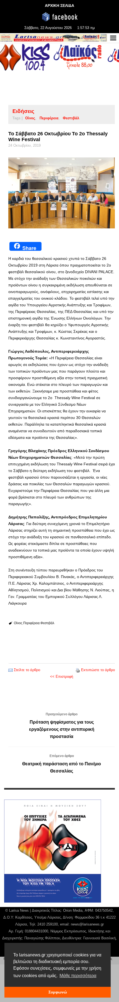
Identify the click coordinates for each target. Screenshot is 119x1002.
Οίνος (30, 118)
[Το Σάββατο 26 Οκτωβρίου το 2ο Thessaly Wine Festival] (61, 192)
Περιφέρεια (49, 118)
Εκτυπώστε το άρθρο (98, 670)
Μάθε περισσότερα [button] (78, 975)
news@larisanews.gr (87, 924)
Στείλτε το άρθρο (27, 670)
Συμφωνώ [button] (57, 992)
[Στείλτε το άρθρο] (10, 670)
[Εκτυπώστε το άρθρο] (78, 670)
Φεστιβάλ (71, 118)
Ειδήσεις (23, 111)
